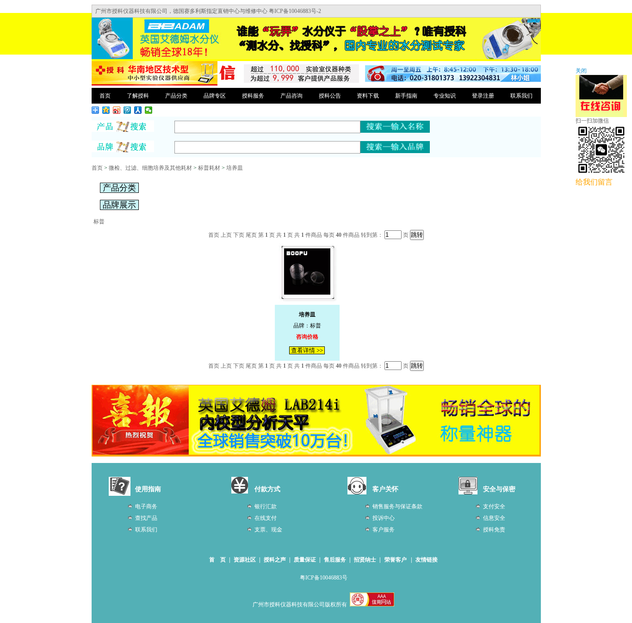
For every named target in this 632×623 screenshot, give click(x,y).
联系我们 (521, 96)
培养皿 (234, 168)
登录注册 (483, 96)
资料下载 (368, 96)
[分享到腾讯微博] (127, 110)
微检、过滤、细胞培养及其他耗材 (150, 168)
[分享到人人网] (138, 110)
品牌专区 (215, 96)
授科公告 (330, 96)
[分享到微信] (149, 110)
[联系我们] (453, 80)
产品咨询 (291, 96)
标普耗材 (209, 168)
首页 (105, 96)
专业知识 (445, 96)
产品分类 (176, 96)
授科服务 (253, 96)
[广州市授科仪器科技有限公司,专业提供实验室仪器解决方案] (154, 84)
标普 (99, 221)
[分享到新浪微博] (117, 110)
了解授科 (138, 96)
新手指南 (406, 96)
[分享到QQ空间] (106, 110)
